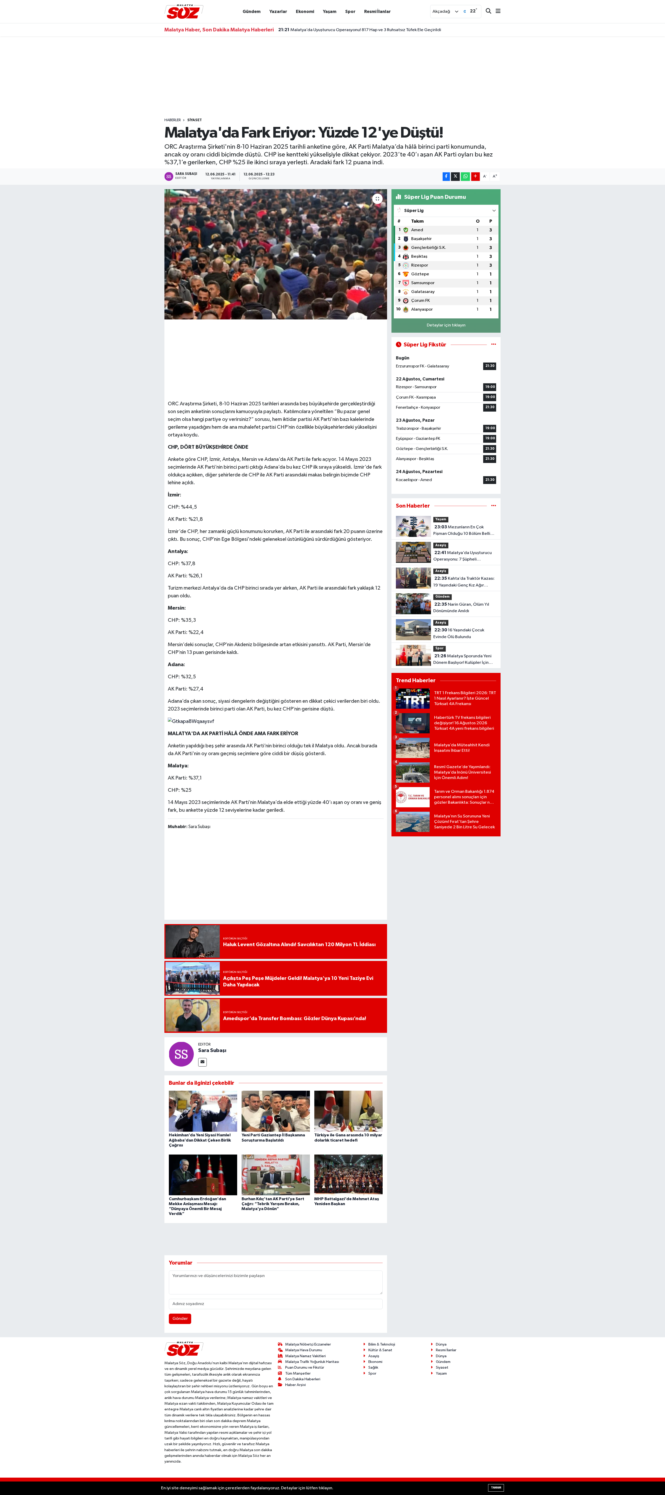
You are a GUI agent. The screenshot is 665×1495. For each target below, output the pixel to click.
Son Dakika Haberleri (302, 1379)
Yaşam (329, 11)
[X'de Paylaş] (455, 176)
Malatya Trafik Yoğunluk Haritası (312, 1362)
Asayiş (440, 545)
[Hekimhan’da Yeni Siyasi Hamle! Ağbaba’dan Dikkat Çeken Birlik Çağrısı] (203, 1111)
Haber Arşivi (295, 1385)
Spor (350, 11)
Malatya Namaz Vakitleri (305, 1356)
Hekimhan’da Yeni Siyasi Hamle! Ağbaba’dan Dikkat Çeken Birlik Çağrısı (200, 1140)
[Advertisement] (332, 77)
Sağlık (373, 1367)
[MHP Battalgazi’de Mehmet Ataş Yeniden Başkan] (348, 1174)
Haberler (172, 120)
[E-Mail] (202, 1062)
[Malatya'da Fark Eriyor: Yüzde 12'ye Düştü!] (275, 254)
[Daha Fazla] (475, 176)
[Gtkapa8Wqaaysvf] (191, 721)
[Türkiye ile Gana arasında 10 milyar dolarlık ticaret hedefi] (348, 1111)
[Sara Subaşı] (181, 1054)
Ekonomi (305, 11)
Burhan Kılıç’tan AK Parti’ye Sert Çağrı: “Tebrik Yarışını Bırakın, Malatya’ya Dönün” (273, 1204)
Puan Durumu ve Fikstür (304, 1367)
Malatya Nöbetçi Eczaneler (308, 1344)
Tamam (496, 1487)
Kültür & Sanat (380, 1350)
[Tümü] (493, 506)
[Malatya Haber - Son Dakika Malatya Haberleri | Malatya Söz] (183, 11)
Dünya (441, 1344)
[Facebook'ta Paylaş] (446, 176)
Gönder (180, 1318)
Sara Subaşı (212, 1050)
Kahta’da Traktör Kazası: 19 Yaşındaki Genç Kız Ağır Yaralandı (464, 582)
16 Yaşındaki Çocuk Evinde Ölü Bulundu (458, 633)
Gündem (252, 11)
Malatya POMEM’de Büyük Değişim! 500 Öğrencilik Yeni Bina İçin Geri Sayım (357, 30)
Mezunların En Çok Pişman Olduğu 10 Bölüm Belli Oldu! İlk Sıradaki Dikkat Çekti (461, 531)
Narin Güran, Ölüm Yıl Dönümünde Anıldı (461, 607)
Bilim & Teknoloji (381, 1344)
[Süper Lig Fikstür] (493, 345)
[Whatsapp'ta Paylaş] (465, 176)
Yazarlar (278, 11)
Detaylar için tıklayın (446, 325)
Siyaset (194, 120)
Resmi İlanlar (377, 11)
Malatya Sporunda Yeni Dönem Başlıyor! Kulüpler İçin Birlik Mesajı (462, 660)
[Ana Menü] (496, 11)
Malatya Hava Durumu (303, 1350)
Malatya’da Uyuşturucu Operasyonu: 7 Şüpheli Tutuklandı (462, 556)
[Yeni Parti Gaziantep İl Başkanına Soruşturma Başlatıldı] (276, 1111)
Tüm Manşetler (298, 1373)
